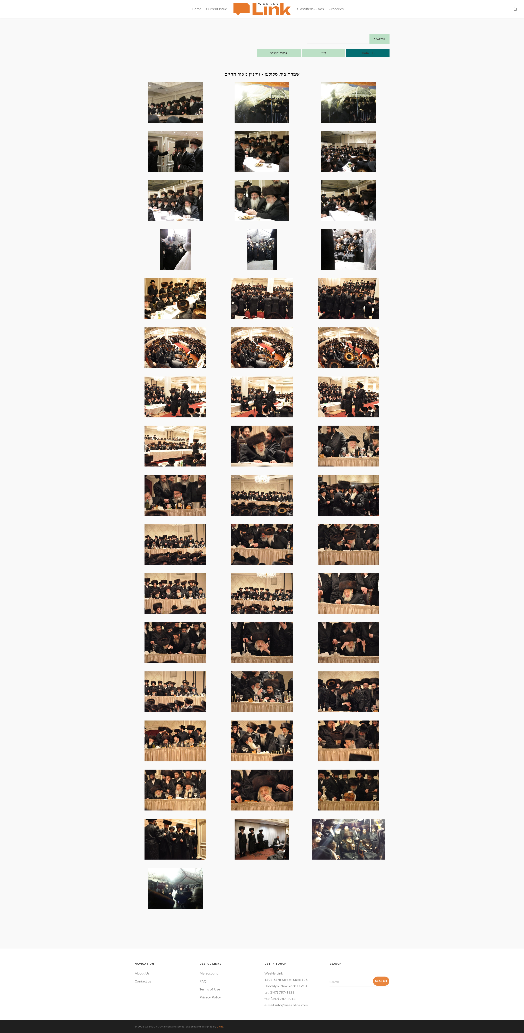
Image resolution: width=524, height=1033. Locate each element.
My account (209, 973)
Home (196, 9)
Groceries (336, 9)
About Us (142, 973)
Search (379, 39)
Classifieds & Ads (310, 9)
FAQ (203, 981)
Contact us (143, 981)
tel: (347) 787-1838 (279, 992)
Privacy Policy (210, 997)
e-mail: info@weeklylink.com (286, 1005)
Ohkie (220, 1026)
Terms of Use (210, 989)
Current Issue (216, 9)
